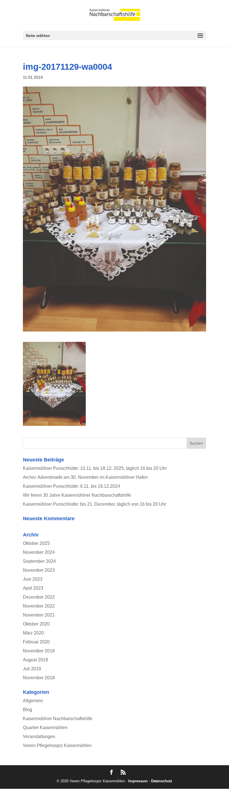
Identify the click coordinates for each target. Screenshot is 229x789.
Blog (27, 709)
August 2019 (35, 659)
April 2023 (33, 588)
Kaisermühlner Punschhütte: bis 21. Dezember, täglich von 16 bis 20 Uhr (94, 504)
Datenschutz (161, 781)
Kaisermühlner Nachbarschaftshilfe (57, 718)
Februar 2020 (36, 641)
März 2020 (33, 633)
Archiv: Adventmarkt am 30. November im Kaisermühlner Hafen (85, 477)
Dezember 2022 (39, 597)
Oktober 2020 (36, 624)
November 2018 (39, 677)
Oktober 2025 (36, 543)
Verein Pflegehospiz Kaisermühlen (57, 745)
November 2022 (39, 606)
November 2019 (39, 650)
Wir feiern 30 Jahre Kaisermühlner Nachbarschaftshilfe (77, 495)
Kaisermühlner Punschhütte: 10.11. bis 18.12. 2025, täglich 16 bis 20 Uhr (95, 468)
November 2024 (39, 552)
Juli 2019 (32, 668)
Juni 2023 (32, 579)
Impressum (138, 781)
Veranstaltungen (39, 736)
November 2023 (39, 570)
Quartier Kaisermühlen (45, 727)
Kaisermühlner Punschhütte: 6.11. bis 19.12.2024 (71, 486)
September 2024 (39, 561)
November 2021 (39, 615)
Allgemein (33, 700)
